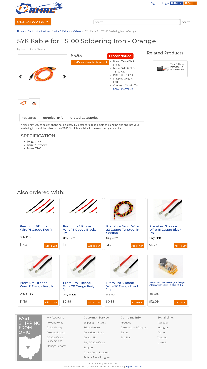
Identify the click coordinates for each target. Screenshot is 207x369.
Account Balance (56, 332)
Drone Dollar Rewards (96, 352)
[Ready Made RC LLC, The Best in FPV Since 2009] (39, 7)
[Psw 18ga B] (168, 209)
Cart (191, 3)
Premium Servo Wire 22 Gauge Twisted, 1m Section (123, 229)
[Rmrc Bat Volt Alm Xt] (168, 266)
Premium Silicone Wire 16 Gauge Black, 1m (79, 229)
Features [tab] (29, 118)
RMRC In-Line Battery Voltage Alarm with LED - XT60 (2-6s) (167, 283)
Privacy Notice (92, 327)
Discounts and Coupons (134, 327)
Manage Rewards (56, 346)
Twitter (161, 332)
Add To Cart (51, 245)
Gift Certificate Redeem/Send (55, 339)
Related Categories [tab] (83, 118)
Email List (126, 337)
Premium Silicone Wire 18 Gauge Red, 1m (37, 284)
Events (124, 332)
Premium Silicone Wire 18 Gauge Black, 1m (165, 229)
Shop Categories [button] (31, 21)
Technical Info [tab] (52, 118)
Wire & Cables (62, 31)
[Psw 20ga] (125, 266)
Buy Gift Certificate (94, 342)
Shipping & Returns (95, 322)
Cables (77, 31)
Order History (54, 327)
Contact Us (90, 337)
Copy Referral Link (123, 89)
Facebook (162, 322)
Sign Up (155, 3)
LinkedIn (162, 342)
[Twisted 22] (125, 209)
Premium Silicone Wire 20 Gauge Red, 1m (78, 286)
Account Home (55, 322)
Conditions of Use (94, 332)
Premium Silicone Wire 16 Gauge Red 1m (37, 227)
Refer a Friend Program (97, 357)
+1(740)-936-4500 (134, 366)
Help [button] (178, 3)
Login (165, 3)
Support (88, 347)
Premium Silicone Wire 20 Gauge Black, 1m (123, 286)
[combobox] (136, 22)
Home (20, 31)
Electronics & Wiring (39, 31)
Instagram (163, 327)
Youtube (162, 337)
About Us (126, 322)
